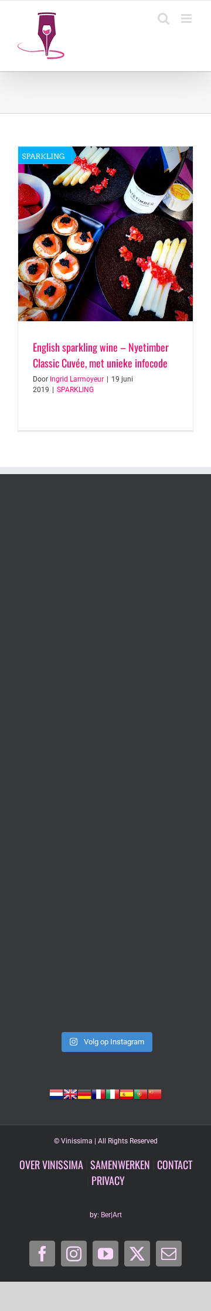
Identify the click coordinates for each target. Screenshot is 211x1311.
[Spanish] (127, 1093)
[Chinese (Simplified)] (155, 1093)
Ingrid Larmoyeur (77, 379)
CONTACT (174, 1164)
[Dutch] (56, 1093)
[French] (98, 1093)
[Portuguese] (141, 1093)
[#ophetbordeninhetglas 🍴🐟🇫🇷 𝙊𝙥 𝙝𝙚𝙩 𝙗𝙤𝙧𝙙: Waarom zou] (105, 555)
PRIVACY (108, 1180)
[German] (84, 1093)
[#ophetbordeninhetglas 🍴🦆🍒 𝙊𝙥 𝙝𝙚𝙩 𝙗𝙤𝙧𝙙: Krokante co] (105, 764)
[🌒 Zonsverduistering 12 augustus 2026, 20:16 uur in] (105, 973)
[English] (70, 1093)
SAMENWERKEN (120, 1164)
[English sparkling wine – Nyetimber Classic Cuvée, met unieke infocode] (105, 234)
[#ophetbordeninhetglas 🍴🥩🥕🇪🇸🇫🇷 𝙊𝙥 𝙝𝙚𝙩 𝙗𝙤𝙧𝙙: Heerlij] (105, 660)
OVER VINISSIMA (51, 1164)
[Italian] (113, 1093)
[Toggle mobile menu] (187, 18)
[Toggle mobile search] (163, 18)
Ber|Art (111, 1215)
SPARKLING (75, 390)
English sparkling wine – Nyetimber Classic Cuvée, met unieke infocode (101, 354)
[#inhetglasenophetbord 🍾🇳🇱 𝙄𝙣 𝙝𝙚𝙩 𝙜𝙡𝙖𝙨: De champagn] (105, 868)
